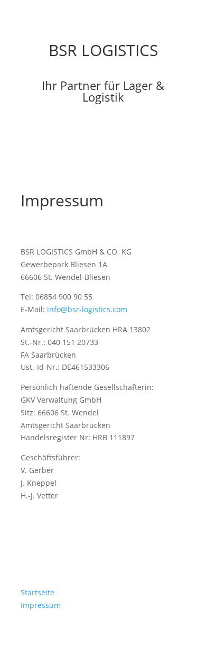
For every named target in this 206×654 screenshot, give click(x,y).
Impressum (41, 605)
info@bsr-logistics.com (87, 309)
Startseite (37, 592)
